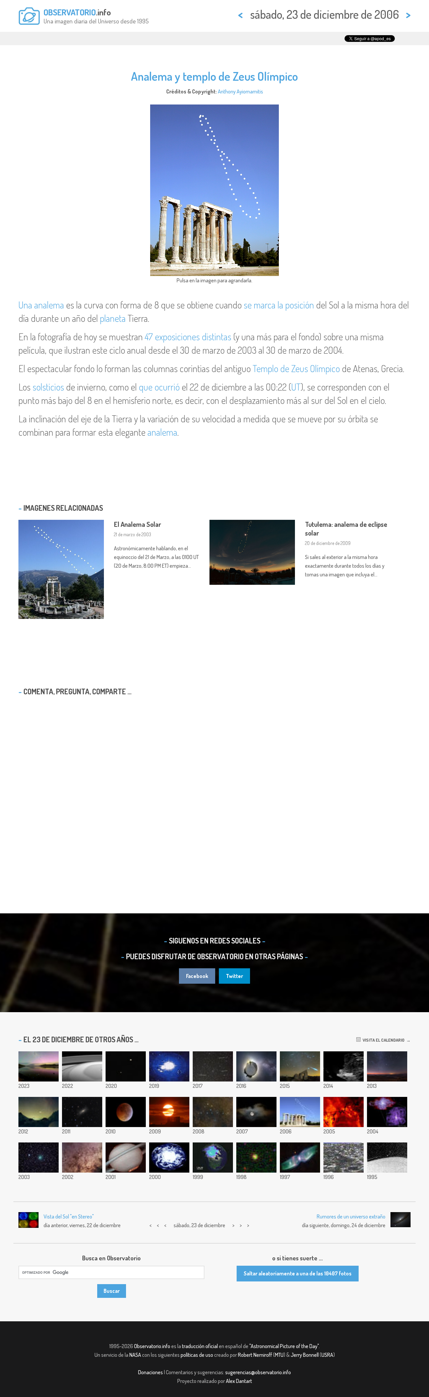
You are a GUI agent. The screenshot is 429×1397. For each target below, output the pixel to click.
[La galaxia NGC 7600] (82, 1112)
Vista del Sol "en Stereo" (69, 1216)
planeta (113, 318)
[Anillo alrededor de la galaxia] (256, 1157)
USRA (327, 1354)
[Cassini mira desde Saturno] (82, 1066)
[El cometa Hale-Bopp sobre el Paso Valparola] (38, 1112)
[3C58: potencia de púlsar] (387, 1112)
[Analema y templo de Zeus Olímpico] (300, 1112)
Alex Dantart (239, 1381)
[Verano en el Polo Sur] (169, 1157)
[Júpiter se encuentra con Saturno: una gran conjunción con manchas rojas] (126, 1066)
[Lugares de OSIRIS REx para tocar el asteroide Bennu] (169, 1066)
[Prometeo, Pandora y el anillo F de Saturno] (387, 1157)
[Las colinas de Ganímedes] (343, 1157)
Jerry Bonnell (305, 1354)
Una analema (41, 305)
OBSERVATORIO (70, 12)
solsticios (48, 387)
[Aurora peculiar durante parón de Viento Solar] (213, 1157)
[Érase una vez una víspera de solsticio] (256, 1066)
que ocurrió (159, 387)
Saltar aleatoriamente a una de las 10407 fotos (298, 1273)
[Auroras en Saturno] (126, 1157)
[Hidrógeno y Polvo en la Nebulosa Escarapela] (343, 1112)
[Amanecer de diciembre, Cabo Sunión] (169, 1112)
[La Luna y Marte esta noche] (256, 1112)
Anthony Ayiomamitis (240, 91)
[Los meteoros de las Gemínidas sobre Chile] (387, 1066)
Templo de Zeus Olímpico (296, 368)
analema (162, 432)
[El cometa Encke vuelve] (38, 1157)
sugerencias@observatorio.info (258, 1372)
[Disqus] (214, 787)
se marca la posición (279, 305)
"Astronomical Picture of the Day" (284, 1346)
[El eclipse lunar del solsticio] (126, 1112)
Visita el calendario (383, 1040)
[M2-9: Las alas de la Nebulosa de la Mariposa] (300, 1157)
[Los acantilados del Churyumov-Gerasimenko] (343, 1066)
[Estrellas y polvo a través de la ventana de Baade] (82, 1157)
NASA (135, 1354)
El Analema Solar (137, 524)
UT (296, 387)
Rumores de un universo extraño (351, 1216)
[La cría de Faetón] (213, 1066)
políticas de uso (197, 1354)
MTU (279, 1354)
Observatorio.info (152, 1346)
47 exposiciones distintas (188, 337)
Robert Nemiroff (255, 1354)
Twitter (234, 976)
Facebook (197, 976)
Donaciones (150, 1372)
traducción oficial (200, 1346)
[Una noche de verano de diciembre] (38, 1066)
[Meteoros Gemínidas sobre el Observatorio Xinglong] (300, 1066)
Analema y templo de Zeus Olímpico (214, 76)
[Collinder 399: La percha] (213, 1112)
